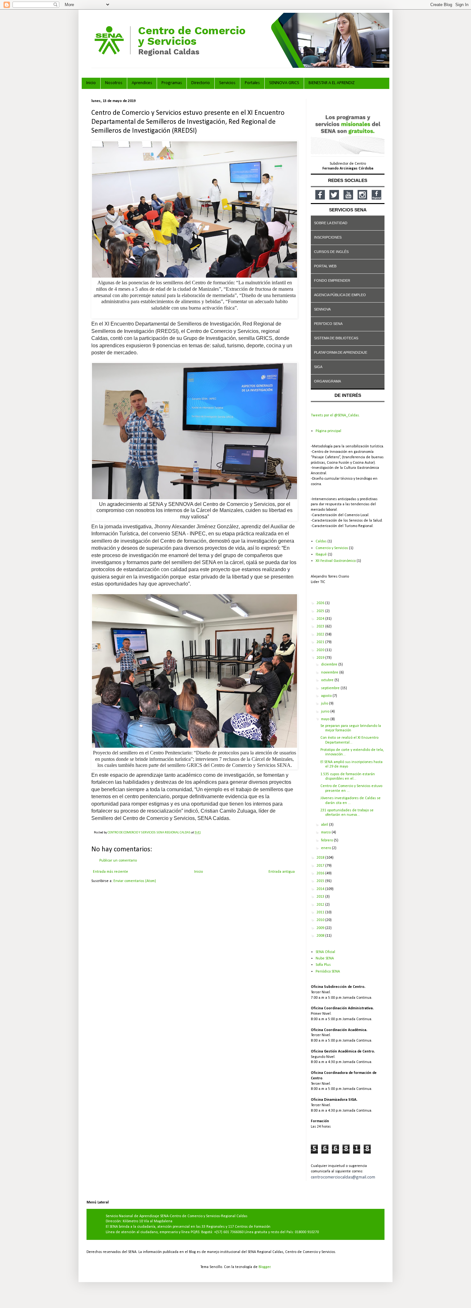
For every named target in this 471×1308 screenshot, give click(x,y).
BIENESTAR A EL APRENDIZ (332, 83)
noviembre (330, 672)
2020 (321, 650)
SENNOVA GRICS (284, 83)
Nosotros (113, 83)
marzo (326, 832)
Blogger (264, 1267)
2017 (321, 866)
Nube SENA (325, 958)
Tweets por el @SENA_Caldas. (335, 415)
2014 (321, 889)
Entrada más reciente (110, 872)
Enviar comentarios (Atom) (134, 881)
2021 (321, 642)
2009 (321, 928)
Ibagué (321, 554)
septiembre (331, 688)
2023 (321, 626)
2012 (321, 905)
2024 (321, 619)
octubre (328, 680)
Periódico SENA (328, 971)
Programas (171, 83)
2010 (321, 920)
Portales (252, 83)
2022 (321, 634)
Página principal (328, 431)
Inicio (91, 83)
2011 (321, 912)
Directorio (200, 83)
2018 (321, 858)
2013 (321, 897)
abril (325, 825)
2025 (321, 611)
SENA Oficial (325, 952)
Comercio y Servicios (332, 548)
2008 (321, 936)
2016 (321, 873)
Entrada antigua (282, 872)
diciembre (329, 664)
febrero (327, 840)
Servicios (227, 83)
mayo (325, 719)
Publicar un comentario (118, 861)
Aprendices (142, 83)
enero (326, 848)
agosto (327, 696)
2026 (321, 603)
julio (325, 703)
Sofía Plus (323, 965)
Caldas (321, 541)
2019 (321, 658)
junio (325, 711)
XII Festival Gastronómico (336, 561)
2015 (321, 881)
